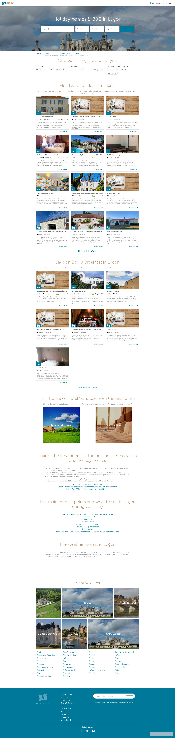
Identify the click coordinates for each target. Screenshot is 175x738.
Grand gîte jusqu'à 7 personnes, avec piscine (87, 231)
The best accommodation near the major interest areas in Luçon (87, 514)
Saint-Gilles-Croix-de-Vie (125, 652)
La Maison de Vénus (78, 291)
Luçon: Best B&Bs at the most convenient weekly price (87, 489)
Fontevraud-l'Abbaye (45, 667)
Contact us (65, 717)
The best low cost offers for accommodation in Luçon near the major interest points (87, 532)
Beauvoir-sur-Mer (44, 676)
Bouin (91, 658)
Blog (63, 711)
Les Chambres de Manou (45, 117)
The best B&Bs (87, 519)
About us (64, 697)
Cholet (39, 652)
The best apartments (87, 517)
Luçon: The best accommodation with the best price (87, 484)
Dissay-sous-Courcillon (46, 655)
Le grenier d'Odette (113, 193)
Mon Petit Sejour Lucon (45, 193)
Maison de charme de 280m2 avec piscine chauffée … (90, 193)
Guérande (41, 670)
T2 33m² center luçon (114, 155)
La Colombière (42, 368)
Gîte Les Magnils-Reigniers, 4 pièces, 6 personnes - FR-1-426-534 (59, 231)
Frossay (92, 667)
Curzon (118, 661)
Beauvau (40, 664)
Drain (39, 673)
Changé (92, 655)
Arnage (117, 673)
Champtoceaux (69, 667)
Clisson (117, 658)
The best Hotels (87, 522)
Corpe (65, 661)
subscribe (129, 696)
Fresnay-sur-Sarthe (70, 655)
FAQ (62, 706)
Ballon (117, 670)
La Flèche (66, 658)
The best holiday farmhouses (87, 527)
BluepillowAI (66, 720)
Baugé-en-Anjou (69, 652)
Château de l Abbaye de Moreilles (48, 155)
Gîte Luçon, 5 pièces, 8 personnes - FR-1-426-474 (89, 155)
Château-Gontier (69, 670)
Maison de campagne (114, 231)
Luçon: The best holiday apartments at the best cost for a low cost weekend (87, 487)
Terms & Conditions (68, 703)
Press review (66, 709)
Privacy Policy (66, 700)
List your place (66, 695)
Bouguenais (41, 658)
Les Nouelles (111, 117)
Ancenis (92, 673)
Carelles (92, 652)
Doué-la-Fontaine (122, 664)
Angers (39, 661)
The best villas (87, 529)
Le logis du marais (113, 291)
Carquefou (67, 664)
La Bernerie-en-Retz (97, 670)
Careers (64, 714)
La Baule (118, 655)
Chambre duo (111, 329)
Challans (66, 676)
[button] (81, 731)
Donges (92, 664)
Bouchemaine (120, 667)
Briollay (92, 661)
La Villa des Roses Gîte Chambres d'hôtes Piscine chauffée (57, 291)
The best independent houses (87, 524)
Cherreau (66, 673)
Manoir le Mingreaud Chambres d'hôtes (50, 329)
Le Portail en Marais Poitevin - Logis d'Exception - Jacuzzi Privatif (94, 329)
